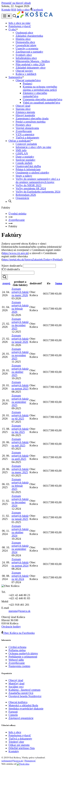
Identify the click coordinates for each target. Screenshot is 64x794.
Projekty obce (23, 124)
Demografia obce (25, 42)
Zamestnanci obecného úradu (32, 118)
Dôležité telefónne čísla (22, 748)
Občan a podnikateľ (20, 140)
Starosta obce (23, 108)
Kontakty (14, 751)
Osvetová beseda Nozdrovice (25, 696)
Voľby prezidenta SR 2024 (31, 188)
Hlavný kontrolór (25, 115)
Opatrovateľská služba (28, 166)
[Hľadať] (4, 277)
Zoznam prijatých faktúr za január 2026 (20, 338)
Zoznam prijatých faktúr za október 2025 (20, 370)
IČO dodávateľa (10, 269)
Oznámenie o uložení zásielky (32, 172)
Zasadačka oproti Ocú (21, 693)
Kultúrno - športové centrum (24, 689)
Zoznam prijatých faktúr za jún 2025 (20, 428)
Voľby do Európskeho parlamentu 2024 (38, 191)
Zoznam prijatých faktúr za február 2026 (20, 307)
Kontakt (5, 9)
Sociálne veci (16, 686)
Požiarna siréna (17, 650)
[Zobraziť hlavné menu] (6, 16)
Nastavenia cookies (19, 666)
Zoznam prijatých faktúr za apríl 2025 (20, 455)
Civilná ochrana (17, 647)
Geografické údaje (26, 45)
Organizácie (22, 198)
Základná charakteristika (29, 35)
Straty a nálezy (24, 175)
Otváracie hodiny (11, 626)
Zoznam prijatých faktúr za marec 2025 (20, 469)
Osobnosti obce (24, 32)
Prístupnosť (30, 760)
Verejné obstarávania (27, 128)
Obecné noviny (24, 70)
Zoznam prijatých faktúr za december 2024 (20, 500)
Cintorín (13, 714)
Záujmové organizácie (21, 718)
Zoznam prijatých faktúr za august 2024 (20, 562)
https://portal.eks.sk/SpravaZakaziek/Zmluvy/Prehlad (32, 259)
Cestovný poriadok (26, 143)
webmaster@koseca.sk (12, 760)
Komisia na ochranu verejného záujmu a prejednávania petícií (40, 88)
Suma (58, 283)
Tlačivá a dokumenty (27, 137)
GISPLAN (22, 153)
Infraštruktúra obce (26, 58)
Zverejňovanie (24, 131)
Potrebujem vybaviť (20, 26)
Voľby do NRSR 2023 (28, 185)
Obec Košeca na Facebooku (19, 632)
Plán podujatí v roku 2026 (30, 64)
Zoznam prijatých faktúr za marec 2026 (20, 292)
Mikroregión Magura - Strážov (33, 61)
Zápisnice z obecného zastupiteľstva (35, 95)
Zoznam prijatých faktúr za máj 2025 (20, 442)
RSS (13, 9)
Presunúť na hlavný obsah (16, 2)
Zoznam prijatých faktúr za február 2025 (20, 484)
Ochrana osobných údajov (23, 653)
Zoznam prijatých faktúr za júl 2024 (20, 576)
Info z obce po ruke (19, 23)
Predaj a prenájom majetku (31, 121)
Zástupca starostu (25, 112)
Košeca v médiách (26, 73)
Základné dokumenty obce (31, 67)
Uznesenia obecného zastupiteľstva (42, 99)
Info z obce (23, 9)
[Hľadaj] (10, 201)
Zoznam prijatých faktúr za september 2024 (20, 547)
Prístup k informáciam (28, 169)
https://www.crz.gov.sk (15, 253)
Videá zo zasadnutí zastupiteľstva (41, 102)
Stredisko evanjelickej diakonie (26, 708)
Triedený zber (16, 741)
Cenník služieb (24, 163)
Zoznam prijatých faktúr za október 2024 (20, 531)
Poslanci (27, 83)
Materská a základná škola (23, 705)
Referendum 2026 (26, 194)
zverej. (6, 283)
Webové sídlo (16, 659)
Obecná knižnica (18, 702)
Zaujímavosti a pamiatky (29, 51)
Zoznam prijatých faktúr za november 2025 (20, 353)
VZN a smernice (25, 134)
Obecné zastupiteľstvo (28, 80)
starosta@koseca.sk (19, 611)
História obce (23, 38)
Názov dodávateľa (11, 265)
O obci (12, 29)
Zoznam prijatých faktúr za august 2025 (20, 385)
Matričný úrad (16, 683)
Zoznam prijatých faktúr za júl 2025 (20, 415)
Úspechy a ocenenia (27, 48)
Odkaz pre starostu (19, 744)
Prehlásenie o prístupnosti (23, 656)
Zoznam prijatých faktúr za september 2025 (20, 400)
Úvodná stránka (17, 213)
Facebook (37, 9)
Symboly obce (24, 54)
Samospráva (15, 77)
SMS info (21, 150)
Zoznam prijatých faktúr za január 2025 (20, 515)
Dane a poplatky (25, 156)
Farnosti (13, 711)
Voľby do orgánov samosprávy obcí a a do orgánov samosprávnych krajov (38, 180)
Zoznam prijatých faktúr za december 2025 (20, 323)
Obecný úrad (23, 105)
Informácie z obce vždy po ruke (33, 147)
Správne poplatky (25, 159)
